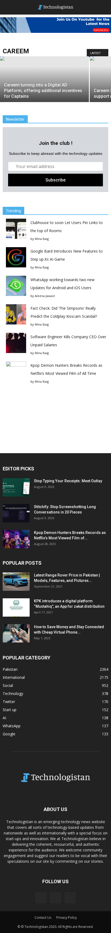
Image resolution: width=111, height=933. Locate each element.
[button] (103, 7)
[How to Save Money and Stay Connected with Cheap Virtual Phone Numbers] (16, 633)
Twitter (9, 701)
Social (8, 685)
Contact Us (42, 917)
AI (4, 717)
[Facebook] (41, 897)
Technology (13, 693)
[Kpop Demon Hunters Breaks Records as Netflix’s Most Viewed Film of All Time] (16, 539)
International (14, 677)
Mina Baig (42, 239)
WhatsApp (11, 725)
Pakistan (10, 669)
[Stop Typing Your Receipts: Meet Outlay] (16, 487)
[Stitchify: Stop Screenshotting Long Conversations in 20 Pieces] (16, 513)
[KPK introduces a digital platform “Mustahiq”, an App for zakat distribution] (16, 607)
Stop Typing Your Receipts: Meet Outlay (68, 481)
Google (9, 733)
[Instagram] (55, 897)
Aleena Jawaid (45, 296)
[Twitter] (70, 897)
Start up (9, 709)
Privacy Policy (66, 917)
